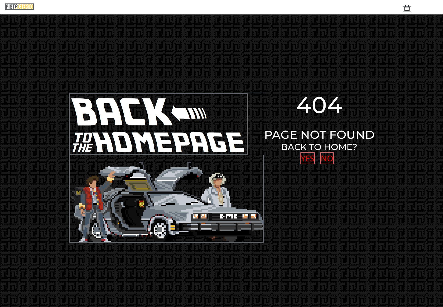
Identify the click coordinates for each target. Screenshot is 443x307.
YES (307, 158)
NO (325, 158)
